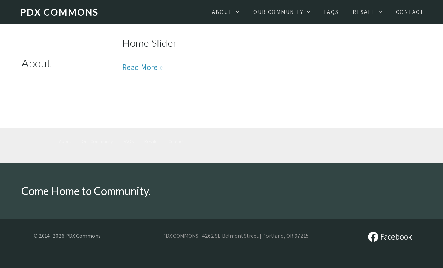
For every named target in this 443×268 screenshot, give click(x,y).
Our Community (97, 141)
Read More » (142, 68)
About (65, 141)
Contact (176, 141)
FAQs (129, 141)
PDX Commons (59, 12)
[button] (236, 12)
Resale (150, 141)
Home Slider (149, 42)
